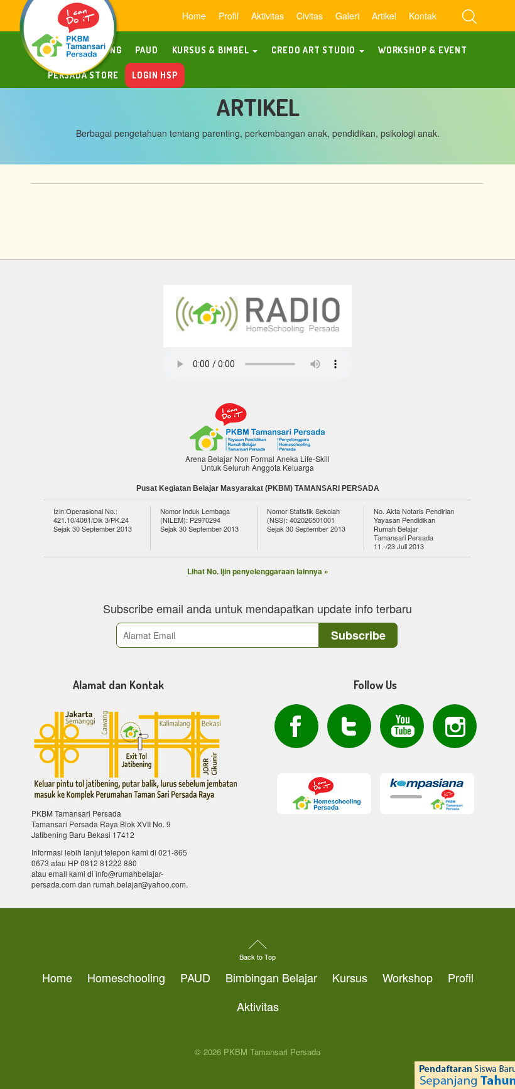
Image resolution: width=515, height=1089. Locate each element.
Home (194, 15)
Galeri (347, 15)
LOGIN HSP (154, 75)
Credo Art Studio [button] (314, 50)
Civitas (309, 15)
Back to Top (257, 957)
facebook (296, 726)
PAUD (146, 50)
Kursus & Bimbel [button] (212, 50)
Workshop (407, 977)
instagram (455, 726)
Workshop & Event (422, 50)
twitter (349, 726)
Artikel (384, 15)
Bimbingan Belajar (271, 977)
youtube (402, 726)
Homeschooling (126, 977)
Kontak (422, 15)
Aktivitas (267, 15)
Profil (229, 15)
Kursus (349, 977)
